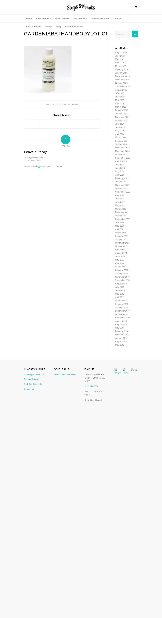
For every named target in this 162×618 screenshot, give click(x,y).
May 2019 (119, 293)
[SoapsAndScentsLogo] (81, 7)
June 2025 (120, 96)
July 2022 (119, 198)
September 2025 (122, 86)
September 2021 (122, 218)
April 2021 (119, 229)
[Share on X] (46, 124)
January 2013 (121, 337)
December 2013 (122, 334)
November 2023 (122, 150)
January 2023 (121, 181)
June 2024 (120, 127)
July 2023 (119, 164)
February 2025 (121, 110)
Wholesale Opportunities (65, 374)
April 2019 (119, 297)
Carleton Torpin (70, 104)
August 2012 (121, 341)
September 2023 (122, 157)
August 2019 (121, 283)
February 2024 (121, 140)
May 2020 (119, 259)
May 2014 (119, 327)
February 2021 (121, 235)
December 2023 (122, 147)
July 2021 (119, 222)
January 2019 (121, 307)
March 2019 (120, 300)
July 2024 (119, 123)
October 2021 (121, 215)
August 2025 (121, 89)
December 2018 (122, 310)
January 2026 (121, 72)
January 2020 (121, 273)
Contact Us (29, 388)
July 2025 (119, 93)
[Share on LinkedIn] (76, 124)
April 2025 (119, 103)
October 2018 (121, 314)
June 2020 (120, 256)
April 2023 (119, 174)
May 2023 (119, 171)
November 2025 (122, 79)
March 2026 (120, 66)
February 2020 (121, 269)
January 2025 (121, 113)
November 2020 (122, 242)
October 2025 (121, 82)
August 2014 (121, 324)
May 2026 (119, 59)
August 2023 (121, 161)
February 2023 (121, 178)
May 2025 (119, 99)
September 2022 (122, 191)
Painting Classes (32, 379)
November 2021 (122, 212)
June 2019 (120, 290)
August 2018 (121, 320)
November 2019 (122, 276)
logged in (40, 166)
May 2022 (119, 205)
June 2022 (120, 201)
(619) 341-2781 (91, 386)
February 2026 (121, 69)
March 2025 (120, 106)
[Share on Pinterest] (61, 124)
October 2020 (121, 246)
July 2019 (119, 286)
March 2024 (120, 137)
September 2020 (122, 249)
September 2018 (122, 317)
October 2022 (121, 188)
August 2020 (121, 252)
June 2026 (120, 55)
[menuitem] (29, 19)
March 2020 (120, 266)
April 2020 (119, 263)
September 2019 (122, 280)
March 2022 (120, 208)
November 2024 (122, 116)
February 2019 (121, 303)
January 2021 (121, 239)
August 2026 (121, 52)
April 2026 (119, 62)
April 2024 (119, 133)
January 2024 (121, 144)
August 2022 (121, 195)
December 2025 (122, 76)
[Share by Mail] (91, 124)
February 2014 (121, 331)
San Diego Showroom (34, 374)
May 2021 (119, 225)
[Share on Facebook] (31, 124)
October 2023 (121, 154)
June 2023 (120, 167)
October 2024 (121, 120)
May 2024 (119, 130)
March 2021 (120, 232)
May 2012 (119, 344)
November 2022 (122, 184)
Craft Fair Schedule (33, 384)
